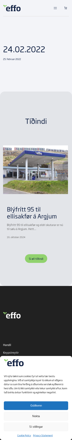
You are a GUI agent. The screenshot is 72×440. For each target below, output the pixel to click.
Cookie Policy (24, 435)
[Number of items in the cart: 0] (65, 8)
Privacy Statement (43, 435)
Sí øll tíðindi (36, 259)
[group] (35, 192)
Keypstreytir (11, 352)
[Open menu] (55, 8)
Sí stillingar (36, 426)
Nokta (36, 416)
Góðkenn (36, 405)
